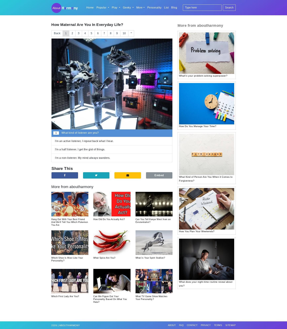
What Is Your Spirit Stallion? (150, 258)
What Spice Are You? (104, 258)
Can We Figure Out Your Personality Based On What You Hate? (110, 299)
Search (229, 7)
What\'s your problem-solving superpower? (203, 75)
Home (90, 7)
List (166, 7)
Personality (154, 7)
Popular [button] (101, 7)
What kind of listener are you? (77, 132)
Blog (174, 7)
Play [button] (115, 7)
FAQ (181, 325)
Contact (192, 325)
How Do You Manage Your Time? (197, 126)
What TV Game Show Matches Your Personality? (152, 297)
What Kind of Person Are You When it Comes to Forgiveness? (206, 179)
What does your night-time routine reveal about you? (205, 284)
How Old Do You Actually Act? (109, 219)
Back (57, 33)
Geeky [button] (127, 7)
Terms (218, 325)
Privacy (206, 325)
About (172, 325)
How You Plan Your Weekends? (197, 231)
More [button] (139, 7)
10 (124, 33)
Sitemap (230, 325)
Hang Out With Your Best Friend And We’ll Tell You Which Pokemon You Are (69, 222)
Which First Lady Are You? (65, 296)
